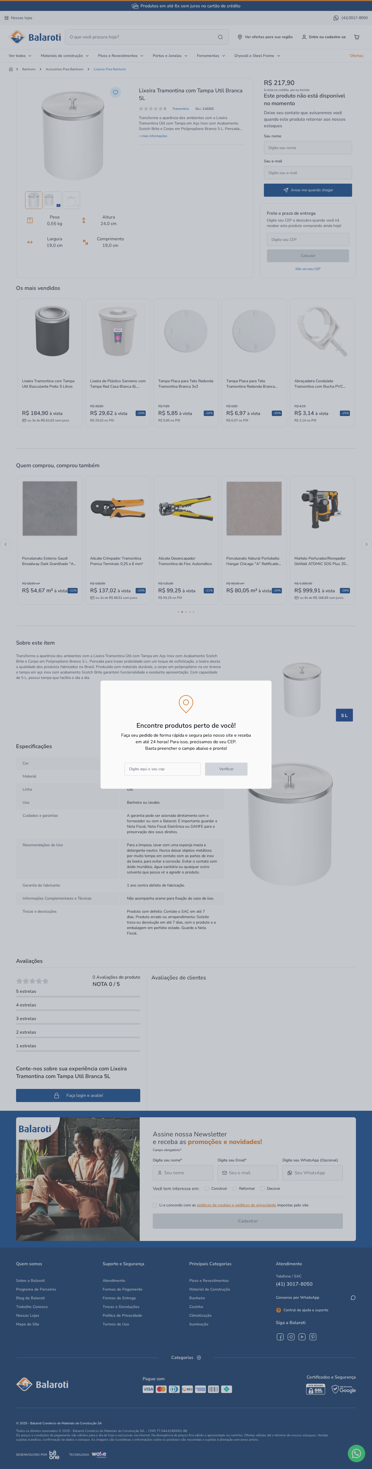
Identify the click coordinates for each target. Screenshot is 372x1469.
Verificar (226, 769)
